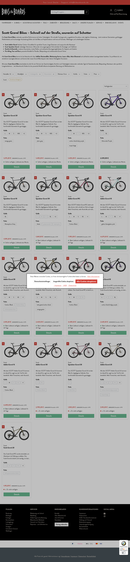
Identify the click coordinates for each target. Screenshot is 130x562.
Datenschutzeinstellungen (42, 281)
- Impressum (58, 285)
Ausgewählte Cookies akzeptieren (63, 281)
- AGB (64, 285)
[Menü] (127, 541)
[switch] (124, 553)
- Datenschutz (72, 285)
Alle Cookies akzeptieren (86, 281)
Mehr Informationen (93, 276)
